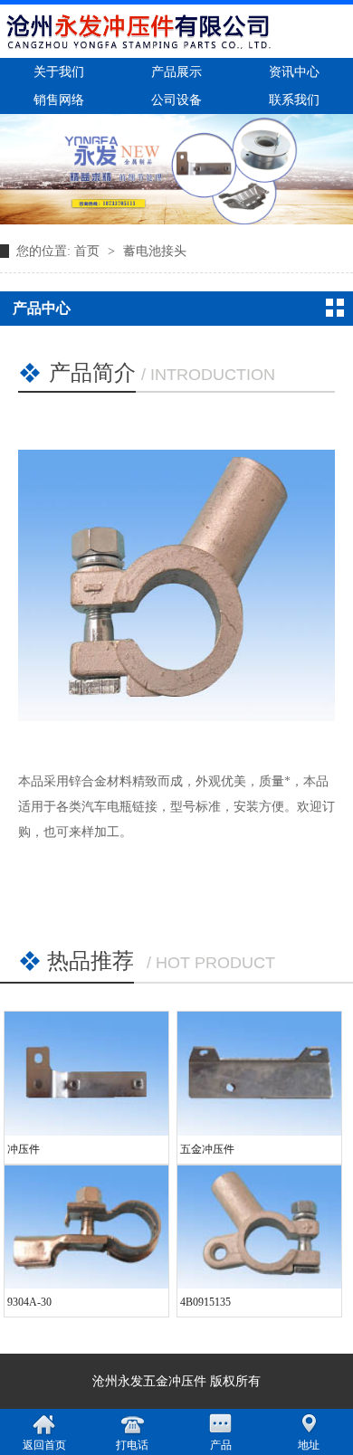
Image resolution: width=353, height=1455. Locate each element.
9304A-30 (29, 1302)
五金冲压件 (207, 1149)
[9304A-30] (86, 1227)
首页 (88, 251)
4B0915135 (205, 1302)
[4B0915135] (259, 1227)
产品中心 (42, 308)
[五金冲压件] (259, 1073)
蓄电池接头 (154, 251)
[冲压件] (86, 1073)
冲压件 (23, 1149)
